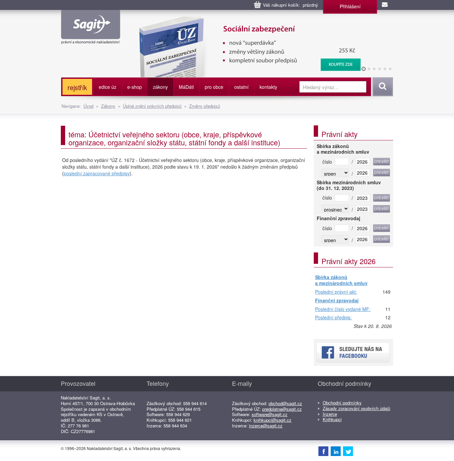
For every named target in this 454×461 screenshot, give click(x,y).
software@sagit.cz (269, 414)
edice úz (107, 86)
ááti (186, 86)
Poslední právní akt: (336, 292)
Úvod (88, 106)
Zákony (108, 106)
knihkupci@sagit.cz (272, 420)
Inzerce (330, 414)
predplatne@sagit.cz (282, 409)
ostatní (241, 86)
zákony (160, 86)
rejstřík (77, 87)
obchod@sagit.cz (285, 403)
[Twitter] (348, 451)
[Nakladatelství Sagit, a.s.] (90, 38)
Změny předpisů (204, 106)
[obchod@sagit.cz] (385, 5)
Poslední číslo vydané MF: (343, 309)
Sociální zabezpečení (245, 20)
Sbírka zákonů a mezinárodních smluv (341, 280)
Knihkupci (332, 419)
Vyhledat (382, 86)
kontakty (268, 86)
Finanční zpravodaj (337, 301)
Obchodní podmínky (342, 402)
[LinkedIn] (336, 451)
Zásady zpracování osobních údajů (356, 408)
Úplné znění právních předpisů (152, 106)
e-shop (134, 86)
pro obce (214, 86)
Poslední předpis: (333, 318)
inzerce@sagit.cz (266, 425)
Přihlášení (350, 6)
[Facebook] (323, 451)
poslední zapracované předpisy (97, 173)
